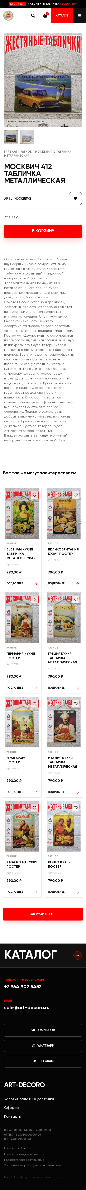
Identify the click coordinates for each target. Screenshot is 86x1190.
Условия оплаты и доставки (29, 1099)
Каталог (62, 15)
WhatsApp (45, 1045)
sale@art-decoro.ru (27, 1007)
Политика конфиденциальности (24, 1154)
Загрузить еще (43, 914)
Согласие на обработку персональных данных (34, 1165)
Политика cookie (14, 1148)
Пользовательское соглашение (24, 1160)
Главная (10, 152)
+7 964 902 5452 (23, 986)
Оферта (11, 1108)
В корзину (43, 231)
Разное (26, 152)
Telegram (46, 1061)
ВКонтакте (46, 1030)
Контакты (13, 1116)
